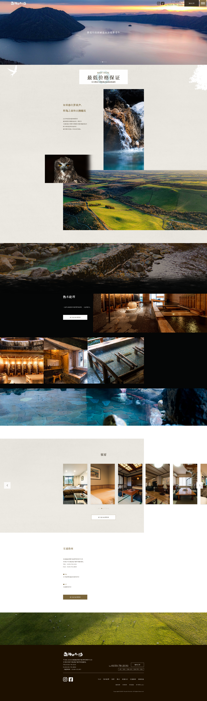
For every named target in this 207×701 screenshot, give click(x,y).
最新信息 (141, 679)
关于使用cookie (140, 684)
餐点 (118, 679)
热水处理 (106, 679)
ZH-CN (129, 669)
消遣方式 (125, 679)
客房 (113, 679)
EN (124, 669)
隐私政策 (118, 684)
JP (120, 669)
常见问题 (131, 684)
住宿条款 (125, 684)
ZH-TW (136, 669)
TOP (99, 679)
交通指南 (133, 679)
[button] (98, 508)
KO (142, 669)
